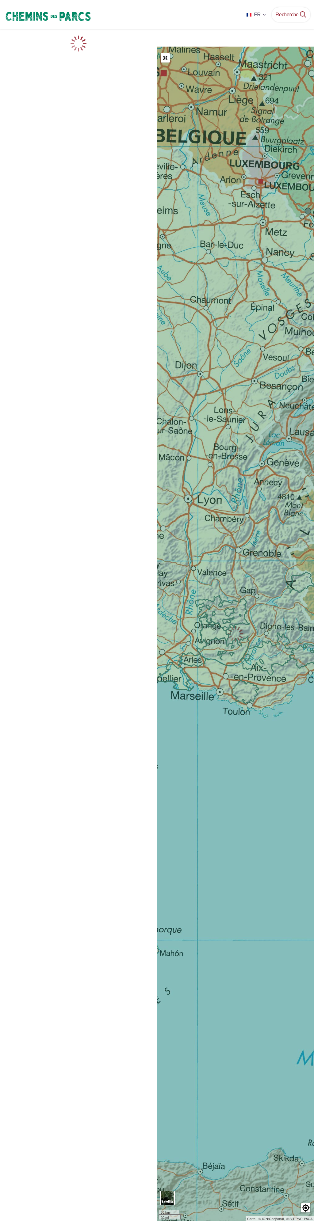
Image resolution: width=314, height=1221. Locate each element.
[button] (305, 1207)
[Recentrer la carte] (165, 58)
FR (257, 14)
